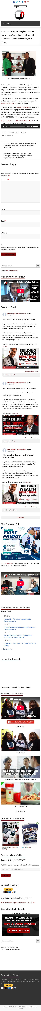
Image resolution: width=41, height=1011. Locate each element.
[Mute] (32, 126)
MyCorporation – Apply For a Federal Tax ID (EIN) (18, 902)
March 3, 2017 (14, 132)
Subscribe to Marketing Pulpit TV (21, 722)
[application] (20, 126)
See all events (7, 649)
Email (3, 221)
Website (4, 233)
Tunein (31, 121)
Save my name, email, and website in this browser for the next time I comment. (20, 248)
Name (3, 209)
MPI (5, 132)
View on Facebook (29, 371)
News (24, 132)
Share (37, 371)
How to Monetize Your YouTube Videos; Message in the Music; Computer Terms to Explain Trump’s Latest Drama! (18, 156)
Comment (5, 180)
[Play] (4, 126)
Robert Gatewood (23, 107)
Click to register (6, 563)
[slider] (36, 126)
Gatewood (20, 1008)
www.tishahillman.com (8, 103)
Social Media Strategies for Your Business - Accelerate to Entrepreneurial (18, 636)
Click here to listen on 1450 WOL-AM (14, 121)
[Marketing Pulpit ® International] (19, 10)
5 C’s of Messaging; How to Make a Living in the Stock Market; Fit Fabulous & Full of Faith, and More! (20, 145)
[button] (22, 727)
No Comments (8, 135)
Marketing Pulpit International (17, 313)
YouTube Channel (12, 270)
